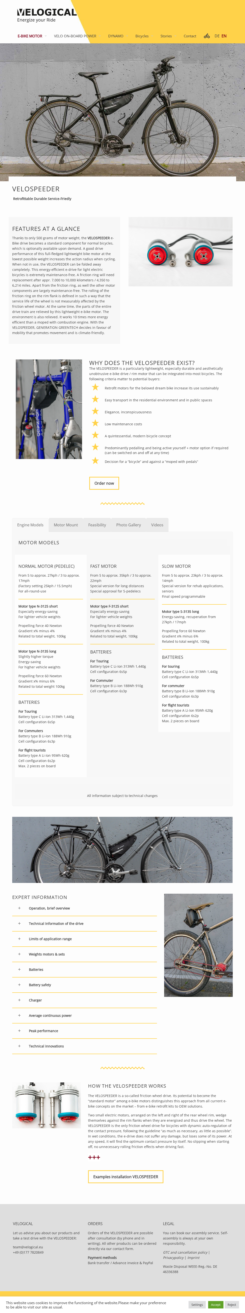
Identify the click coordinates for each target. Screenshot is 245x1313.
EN (224, 36)
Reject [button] (232, 1304)
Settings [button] (197, 1304)
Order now (104, 483)
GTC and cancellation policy (185, 1252)
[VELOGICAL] (46, 14)
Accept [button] (216, 1304)
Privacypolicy (173, 1257)
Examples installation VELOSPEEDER (125, 1176)
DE (217, 36)
